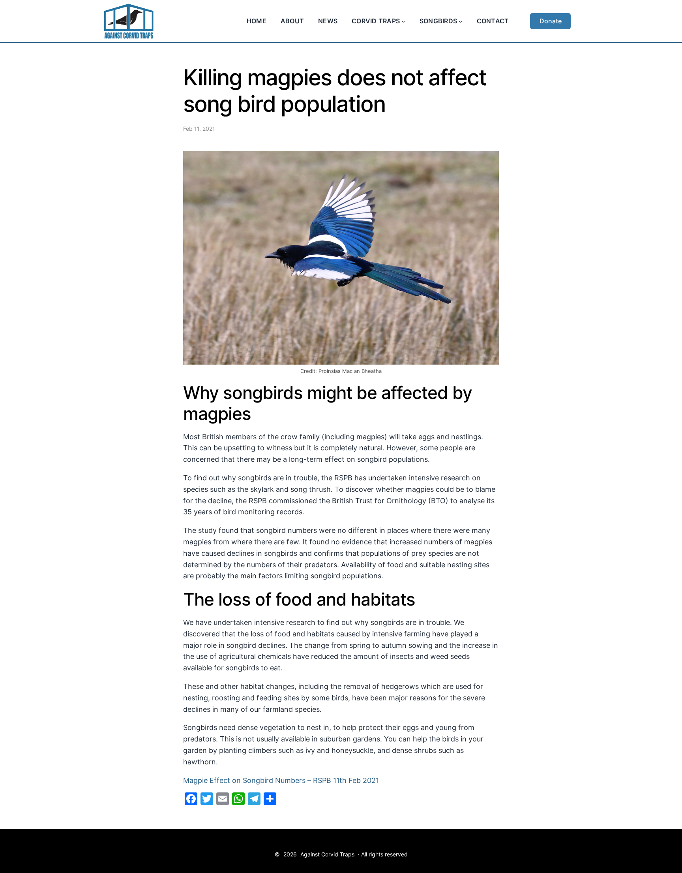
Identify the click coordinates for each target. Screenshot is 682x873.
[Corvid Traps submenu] (403, 21)
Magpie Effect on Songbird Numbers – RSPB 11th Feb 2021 (281, 780)
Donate (551, 21)
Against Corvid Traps (327, 854)
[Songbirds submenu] (461, 21)
